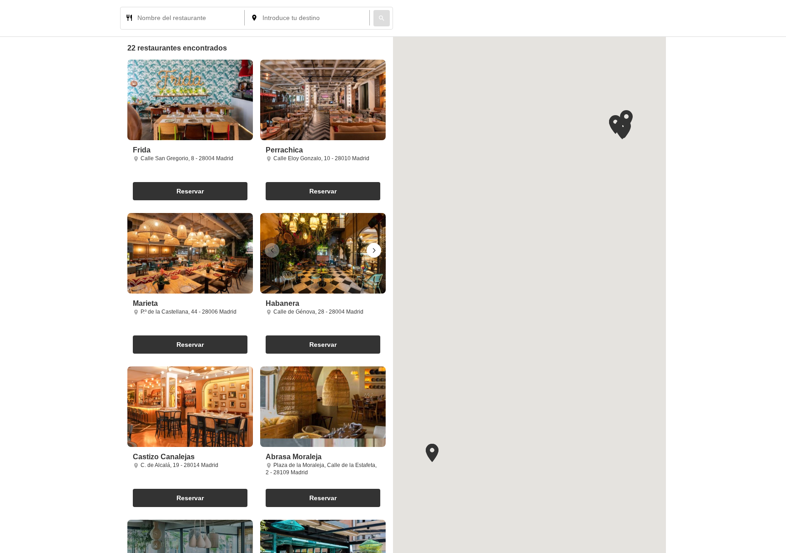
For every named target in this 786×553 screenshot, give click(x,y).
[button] (374, 250)
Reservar (190, 191)
